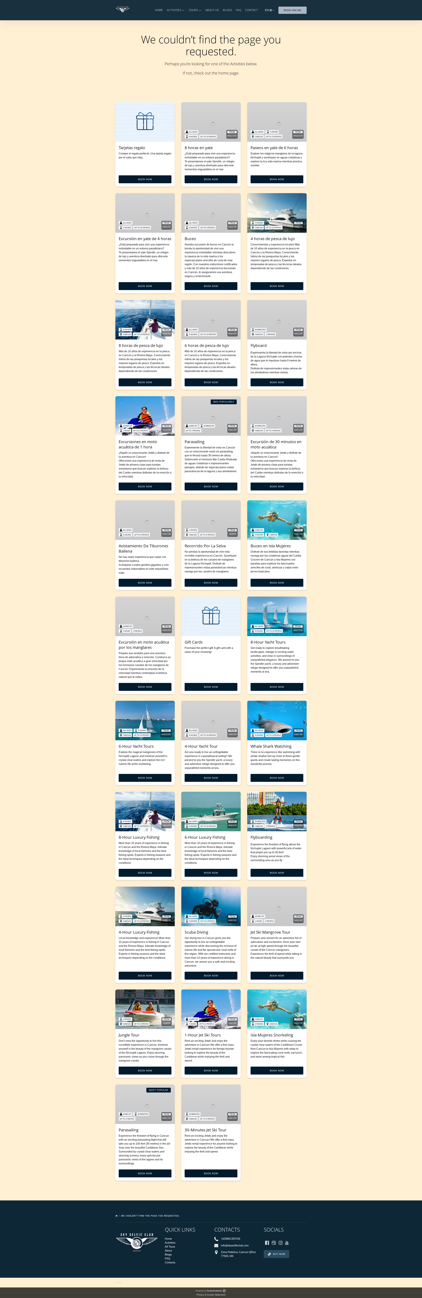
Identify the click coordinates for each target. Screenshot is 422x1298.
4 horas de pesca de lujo (273, 238)
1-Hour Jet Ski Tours (203, 1035)
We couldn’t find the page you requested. (151, 1216)
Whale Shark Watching (271, 746)
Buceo (190, 238)
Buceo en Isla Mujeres (271, 545)
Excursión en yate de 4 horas (145, 238)
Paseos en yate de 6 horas (274, 147)
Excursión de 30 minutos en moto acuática (276, 444)
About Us (212, 10)
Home (159, 10)
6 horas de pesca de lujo (207, 345)
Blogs (227, 10)
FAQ (238, 10)
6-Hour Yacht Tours (136, 746)
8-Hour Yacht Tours (268, 642)
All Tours (170, 1246)
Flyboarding (261, 837)
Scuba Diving (196, 932)
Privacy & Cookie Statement (211, 1294)
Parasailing (194, 441)
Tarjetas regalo (132, 147)
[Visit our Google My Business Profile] (274, 1243)
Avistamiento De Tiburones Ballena (143, 548)
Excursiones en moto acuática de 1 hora (138, 444)
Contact (251, 10)
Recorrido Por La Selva (205, 545)
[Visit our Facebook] (267, 1243)
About (168, 1250)
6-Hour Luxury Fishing (205, 837)
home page (228, 73)
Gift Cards (194, 642)
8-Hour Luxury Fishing (139, 837)
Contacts (170, 1262)
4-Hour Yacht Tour (201, 746)
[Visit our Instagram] (281, 1243)
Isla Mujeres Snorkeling (272, 1035)
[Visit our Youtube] (286, 1243)
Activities (170, 1242)
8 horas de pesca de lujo (141, 345)
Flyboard (259, 345)
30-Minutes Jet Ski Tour (205, 1130)
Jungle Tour (129, 1035)
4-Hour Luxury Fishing (139, 932)
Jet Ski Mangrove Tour (270, 932)
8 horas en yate (199, 147)
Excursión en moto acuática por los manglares (144, 644)
